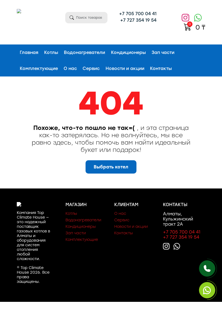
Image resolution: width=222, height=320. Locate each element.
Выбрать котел (111, 166)
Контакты (161, 68)
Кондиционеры (128, 52)
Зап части (163, 52)
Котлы (51, 52)
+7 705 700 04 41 (137, 13)
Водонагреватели (84, 52)
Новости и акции (125, 68)
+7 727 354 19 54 (138, 20)
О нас (70, 68)
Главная (29, 52)
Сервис (91, 68)
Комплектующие (39, 68)
